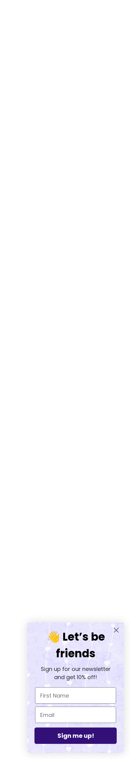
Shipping (65, 614)
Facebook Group (65, 586)
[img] (51, 540)
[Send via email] (47, 418)
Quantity (16, 243)
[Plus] (38, 255)
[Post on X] (22, 418)
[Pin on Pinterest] (34, 418)
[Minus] (11, 255)
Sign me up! (75, 735)
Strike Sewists (65, 605)
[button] (61, 418)
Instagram (65, 596)
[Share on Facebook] (9, 418)
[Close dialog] (116, 630)
